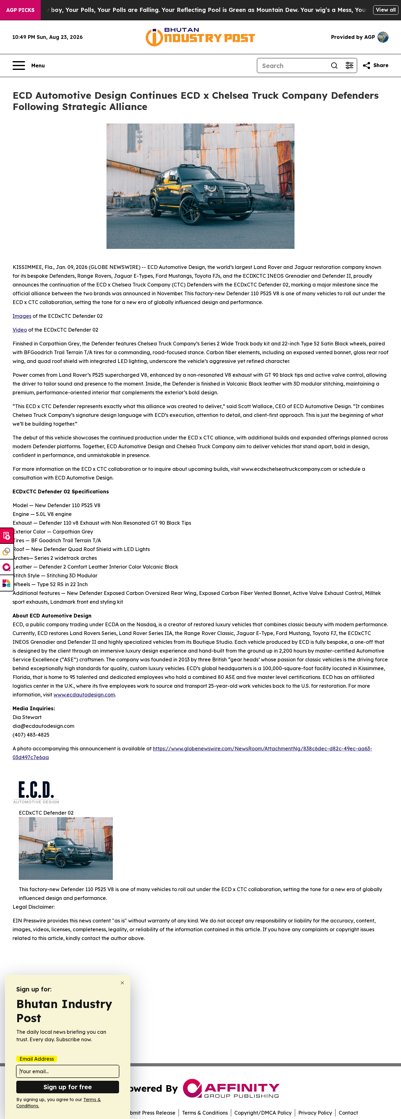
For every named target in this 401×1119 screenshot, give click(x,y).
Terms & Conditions (205, 1113)
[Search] (334, 65)
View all (386, 10)
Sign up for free (68, 1087)
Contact (348, 1113)
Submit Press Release (149, 1113)
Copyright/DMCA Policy (263, 1113)
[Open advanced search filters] (349, 65)
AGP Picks (20, 10)
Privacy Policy (315, 1113)
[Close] (122, 983)
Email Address (36, 1059)
